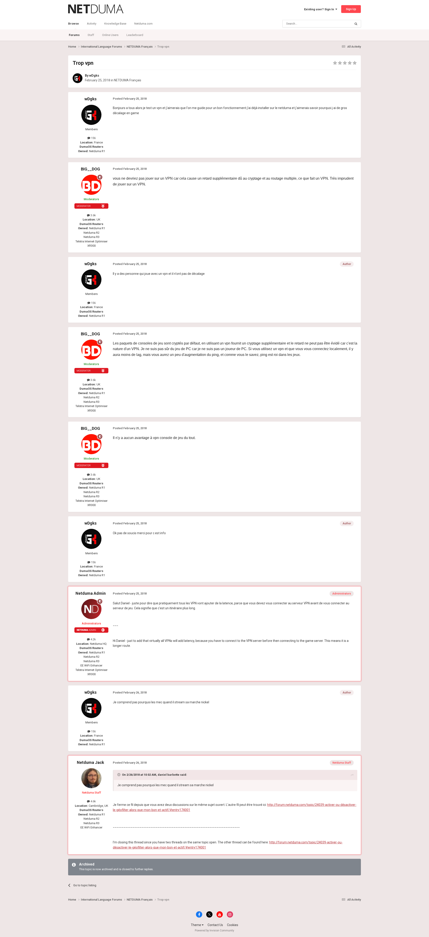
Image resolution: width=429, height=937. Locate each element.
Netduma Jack (90, 762)
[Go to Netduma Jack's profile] (91, 778)
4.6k (93, 801)
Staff (91, 35)
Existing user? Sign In (319, 9)
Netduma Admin (91, 593)
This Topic (338, 23)
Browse (73, 23)
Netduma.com (143, 23)
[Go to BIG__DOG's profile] (91, 185)
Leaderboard (134, 35)
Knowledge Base (115, 23)
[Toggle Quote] (119, 774)
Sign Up (351, 9)
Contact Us (215, 925)
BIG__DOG (90, 169)
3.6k (93, 215)
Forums (74, 35)
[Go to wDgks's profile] (77, 78)
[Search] (356, 23)
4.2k (93, 639)
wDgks (94, 75)
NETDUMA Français (127, 80)
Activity (91, 23)
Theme (196, 925)
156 (93, 138)
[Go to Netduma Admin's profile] (91, 609)
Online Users (110, 35)
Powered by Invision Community (214, 930)
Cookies (232, 925)
